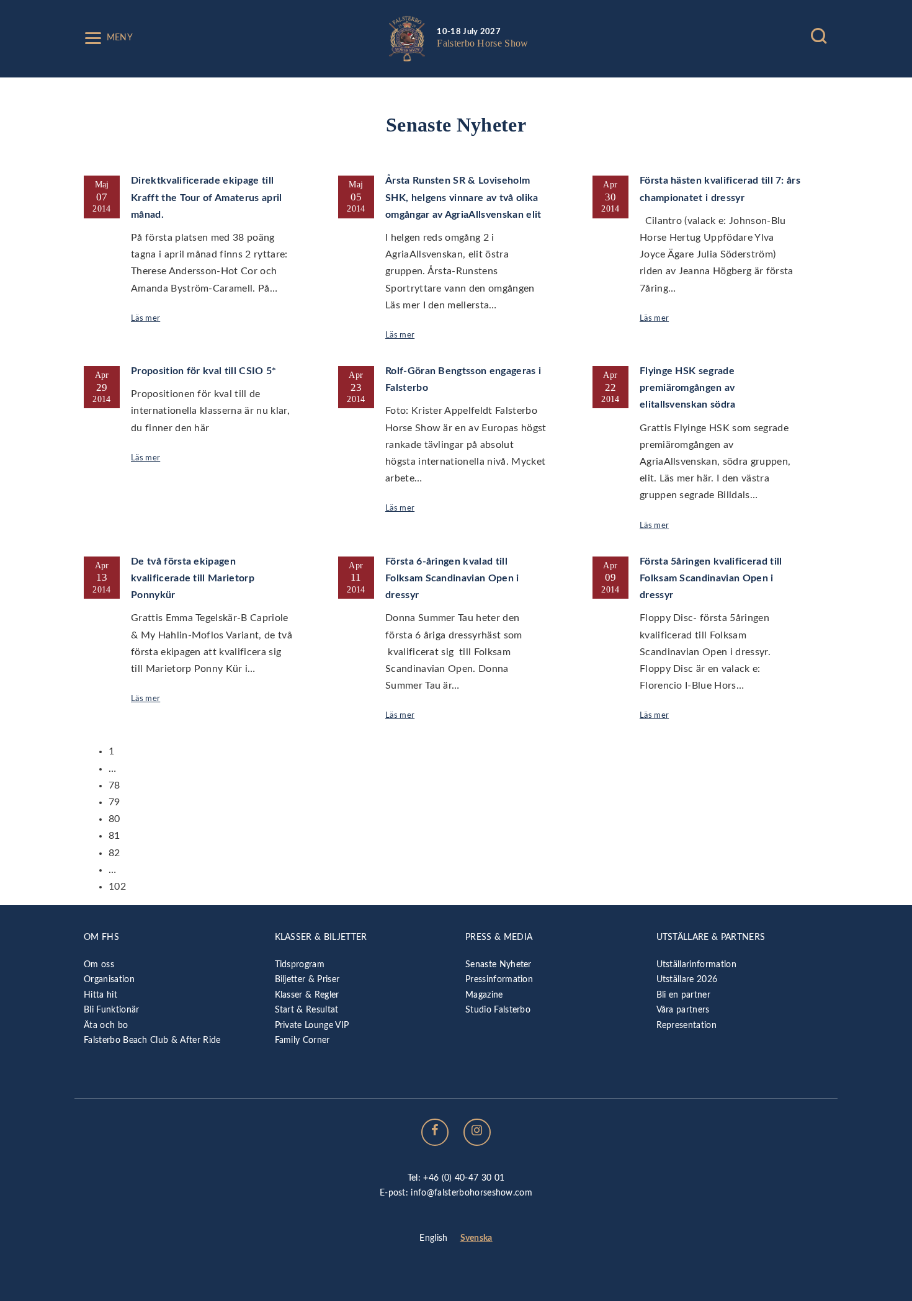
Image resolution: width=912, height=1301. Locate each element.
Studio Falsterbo (497, 1009)
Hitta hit (100, 994)
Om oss (99, 964)
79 (114, 802)
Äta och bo (106, 1025)
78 (114, 785)
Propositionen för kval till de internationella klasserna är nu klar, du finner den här (210, 410)
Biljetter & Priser (307, 979)
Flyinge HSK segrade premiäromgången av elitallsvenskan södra (688, 387)
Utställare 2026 (687, 979)
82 (114, 853)
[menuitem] (433, 1239)
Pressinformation (499, 979)
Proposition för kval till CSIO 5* (204, 371)
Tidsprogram (300, 964)
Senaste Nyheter (498, 964)
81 (114, 836)
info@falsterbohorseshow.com (471, 1192)
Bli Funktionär (111, 1009)
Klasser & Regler (307, 994)
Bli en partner (683, 994)
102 (117, 887)
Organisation (109, 979)
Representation (686, 1025)
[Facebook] (435, 1132)
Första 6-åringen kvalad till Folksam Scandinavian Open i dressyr (452, 578)
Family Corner (302, 1040)
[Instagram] (477, 1132)
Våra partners (683, 1009)
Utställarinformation (696, 964)
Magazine (484, 994)
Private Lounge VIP (312, 1025)
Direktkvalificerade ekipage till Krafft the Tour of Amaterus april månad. (206, 197)
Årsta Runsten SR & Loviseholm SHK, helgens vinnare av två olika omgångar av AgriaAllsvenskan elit (463, 197)
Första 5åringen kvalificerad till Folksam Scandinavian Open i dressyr (711, 578)
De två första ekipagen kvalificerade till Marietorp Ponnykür (192, 578)
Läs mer (145, 318)
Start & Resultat (307, 1009)
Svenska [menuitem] (476, 1238)
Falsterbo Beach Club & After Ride (152, 1040)
